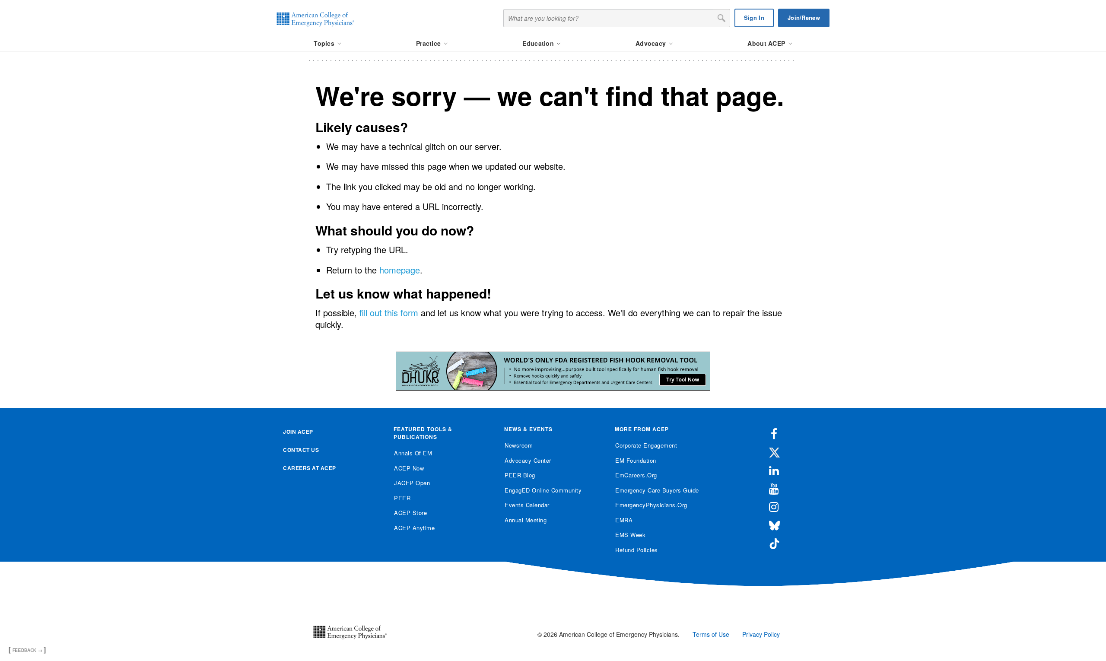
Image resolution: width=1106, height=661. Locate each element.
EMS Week (630, 535)
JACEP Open (412, 483)
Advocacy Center (528, 460)
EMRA (623, 520)
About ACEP (767, 43)
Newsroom (519, 445)
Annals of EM (413, 453)
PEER (402, 498)
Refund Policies (636, 550)
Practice (429, 43)
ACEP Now (409, 468)
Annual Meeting (526, 520)
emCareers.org (636, 475)
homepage (399, 270)
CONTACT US (301, 450)
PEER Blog (520, 475)
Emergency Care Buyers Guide (657, 490)
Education (539, 43)
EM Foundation (635, 460)
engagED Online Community (543, 490)
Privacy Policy (761, 634)
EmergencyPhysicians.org (651, 505)
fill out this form (388, 312)
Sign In (754, 17)
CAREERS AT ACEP (309, 468)
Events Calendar (527, 505)
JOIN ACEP (298, 431)
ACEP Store (410, 512)
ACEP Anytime (414, 528)
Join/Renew (804, 17)
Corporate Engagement (646, 445)
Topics (325, 43)
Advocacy (652, 43)
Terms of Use (711, 634)
